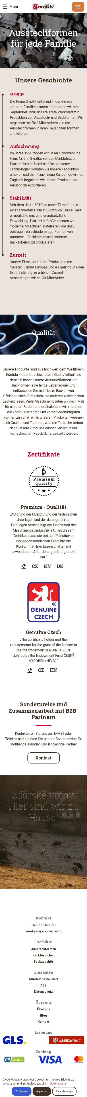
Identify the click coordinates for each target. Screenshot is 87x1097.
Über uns (43, 1009)
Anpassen (41, 1091)
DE (60, 566)
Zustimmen (21, 1091)
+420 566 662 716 (43, 925)
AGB (43, 985)
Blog (43, 1015)
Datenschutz (43, 991)
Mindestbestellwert (43, 979)
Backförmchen (43, 955)
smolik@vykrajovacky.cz (43, 931)
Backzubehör (43, 961)
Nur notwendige (64, 1091)
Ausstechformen (43, 949)
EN (47, 566)
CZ (35, 566)
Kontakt (44, 758)
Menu (6, 6)
